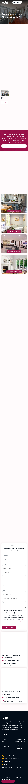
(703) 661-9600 (7, 694)
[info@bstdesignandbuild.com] (3, 759)
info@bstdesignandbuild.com (12, 660)
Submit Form (9, 627)
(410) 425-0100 (8, 657)
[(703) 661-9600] (3, 756)
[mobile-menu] (25, 2)
